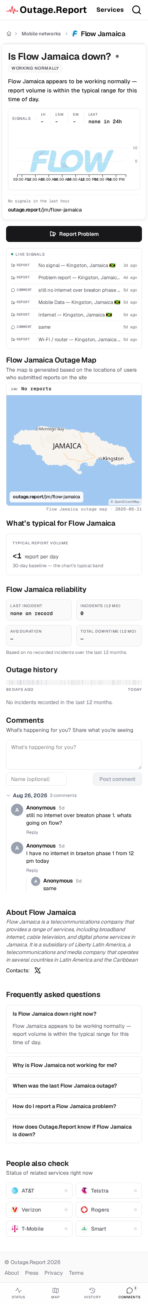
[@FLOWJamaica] (37, 970)
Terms (76, 1272)
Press (31, 1272)
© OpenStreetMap (125, 501)
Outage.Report (53, 10)
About (12, 1272)
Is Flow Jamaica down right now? (54, 1013)
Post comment (117, 779)
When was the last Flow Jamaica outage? (65, 1085)
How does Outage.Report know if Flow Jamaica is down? (72, 1130)
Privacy (53, 1272)
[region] (74, 450)
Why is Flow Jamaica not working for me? (65, 1065)
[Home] (9, 33)
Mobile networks (41, 33)
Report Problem (79, 234)
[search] (136, 10)
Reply (32, 832)
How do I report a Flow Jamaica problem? (64, 1106)
